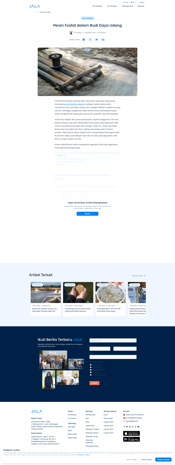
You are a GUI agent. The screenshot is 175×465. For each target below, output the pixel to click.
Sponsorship (108, 418)
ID (133, 2)
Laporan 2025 (108, 426)
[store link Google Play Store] (131, 439)
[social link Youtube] (138, 427)
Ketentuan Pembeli (92, 429)
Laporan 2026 (108, 422)
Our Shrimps (97, 6)
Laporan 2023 (108, 433)
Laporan (141, 6)
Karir (87, 418)
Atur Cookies (132, 459)
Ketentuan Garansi (92, 433)
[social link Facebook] (124, 427)
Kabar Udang (72, 434)
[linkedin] (103, 39)
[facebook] (90, 39)
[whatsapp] (83, 39)
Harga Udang (72, 438)
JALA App (71, 427)
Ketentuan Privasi (92, 436)
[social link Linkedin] (130, 427)
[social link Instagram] (133, 427)
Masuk (142, 2)
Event (106, 415)
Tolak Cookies (146, 459)
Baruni (70, 430)
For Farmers (112, 6)
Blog (87, 422)
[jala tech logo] (34, 6)
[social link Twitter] (127, 427)
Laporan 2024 (108, 429)
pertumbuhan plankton (76, 104)
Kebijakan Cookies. (84, 455)
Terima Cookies (163, 459)
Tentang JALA (127, 6)
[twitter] (96, 39)
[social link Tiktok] (135, 427)
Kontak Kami (90, 426)
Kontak (125, 2)
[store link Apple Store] (131, 433)
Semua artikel (45, 12)
